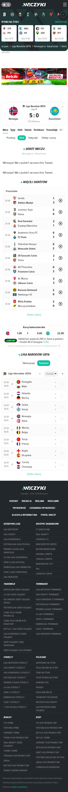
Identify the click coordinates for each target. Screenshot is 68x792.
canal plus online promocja (13, 614)
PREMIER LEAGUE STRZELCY (16, 682)
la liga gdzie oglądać (14, 594)
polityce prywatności (19, 786)
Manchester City (44, 563)
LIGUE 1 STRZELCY (12, 702)
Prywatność (19, 508)
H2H (20, 130)
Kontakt (13, 501)
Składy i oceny (49, 138)
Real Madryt (42, 534)
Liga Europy (10, 534)
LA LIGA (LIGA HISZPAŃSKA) (16, 557)
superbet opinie (11, 732)
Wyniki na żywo (10, 21)
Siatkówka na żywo (46, 662)
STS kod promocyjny (46, 723)
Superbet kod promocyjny (49, 742)
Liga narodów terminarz (48, 633)
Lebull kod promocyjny (48, 762)
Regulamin (53, 501)
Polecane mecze (44, 692)
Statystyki (33, 138)
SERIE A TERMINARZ (45, 619)
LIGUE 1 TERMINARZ (44, 629)
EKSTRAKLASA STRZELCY (15, 677)
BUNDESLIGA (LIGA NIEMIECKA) (17, 567)
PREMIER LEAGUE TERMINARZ (49, 609)
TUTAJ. (46, 342)
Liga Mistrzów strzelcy (16, 662)
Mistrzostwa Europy (46, 702)
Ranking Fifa (42, 682)
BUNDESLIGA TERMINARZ (47, 624)
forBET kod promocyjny (16, 737)
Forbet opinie (10, 750)
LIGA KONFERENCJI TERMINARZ (50, 599)
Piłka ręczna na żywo (47, 667)
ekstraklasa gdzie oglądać (18, 607)
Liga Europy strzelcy (14, 667)
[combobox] (51, 374)
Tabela (27, 130)
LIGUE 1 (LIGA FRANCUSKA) (15, 572)
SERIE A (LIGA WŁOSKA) (14, 562)
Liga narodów (11, 577)
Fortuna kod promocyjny (49, 727)
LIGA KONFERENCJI (12, 539)
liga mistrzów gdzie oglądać (46, 709)
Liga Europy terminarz (47, 594)
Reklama (39, 501)
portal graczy (48, 515)
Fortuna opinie (11, 727)
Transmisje (51, 130)
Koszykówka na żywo (47, 677)
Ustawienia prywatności (42, 508)
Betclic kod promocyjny (48, 732)
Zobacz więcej (34, 474)
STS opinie (8, 723)
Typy (12, 130)
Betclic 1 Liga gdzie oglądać (18, 629)
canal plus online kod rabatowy (15, 622)
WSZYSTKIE (61, 21)
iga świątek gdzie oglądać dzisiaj (17, 601)
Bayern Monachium (45, 549)
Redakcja (27, 501)
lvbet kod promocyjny (47, 752)
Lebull (7, 760)
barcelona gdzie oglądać (17, 589)
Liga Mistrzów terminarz (48, 589)
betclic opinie (43, 737)
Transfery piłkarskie (47, 697)
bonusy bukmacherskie (15, 770)
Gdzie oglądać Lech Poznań (17, 650)
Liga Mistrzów (11, 529)
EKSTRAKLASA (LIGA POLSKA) (17, 544)
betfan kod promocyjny (48, 747)
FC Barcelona (43, 529)
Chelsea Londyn (44, 559)
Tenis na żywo (43, 672)
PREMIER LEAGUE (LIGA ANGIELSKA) (14, 551)
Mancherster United (46, 544)
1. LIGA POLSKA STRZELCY (15, 707)
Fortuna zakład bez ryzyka (50, 757)
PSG (37, 568)
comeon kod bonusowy (48, 767)
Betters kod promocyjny (16, 765)
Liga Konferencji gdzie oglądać (15, 635)
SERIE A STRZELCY (12, 692)
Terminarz (39, 130)
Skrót (21, 137)
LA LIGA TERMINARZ (45, 614)
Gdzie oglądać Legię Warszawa (14, 644)
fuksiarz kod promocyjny (17, 755)
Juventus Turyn (44, 573)
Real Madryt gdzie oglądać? (13, 744)
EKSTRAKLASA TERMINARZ (48, 604)
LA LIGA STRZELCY (12, 687)
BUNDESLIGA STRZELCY (14, 697)
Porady (40, 687)
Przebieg (11, 138)
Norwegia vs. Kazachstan (46, 46)
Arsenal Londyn (44, 554)
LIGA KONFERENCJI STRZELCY (17, 672)
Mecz (5, 130)
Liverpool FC (42, 539)
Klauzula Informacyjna (24, 515)
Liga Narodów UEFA (21, 46)
